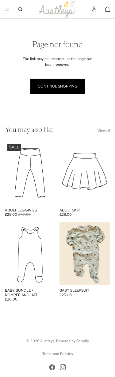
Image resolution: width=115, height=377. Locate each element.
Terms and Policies (57, 353)
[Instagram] (63, 367)
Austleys (47, 340)
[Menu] (7, 9)
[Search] (20, 9)
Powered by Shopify (72, 340)
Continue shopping (58, 86)
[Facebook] (52, 367)
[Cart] (107, 9)
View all (104, 130)
